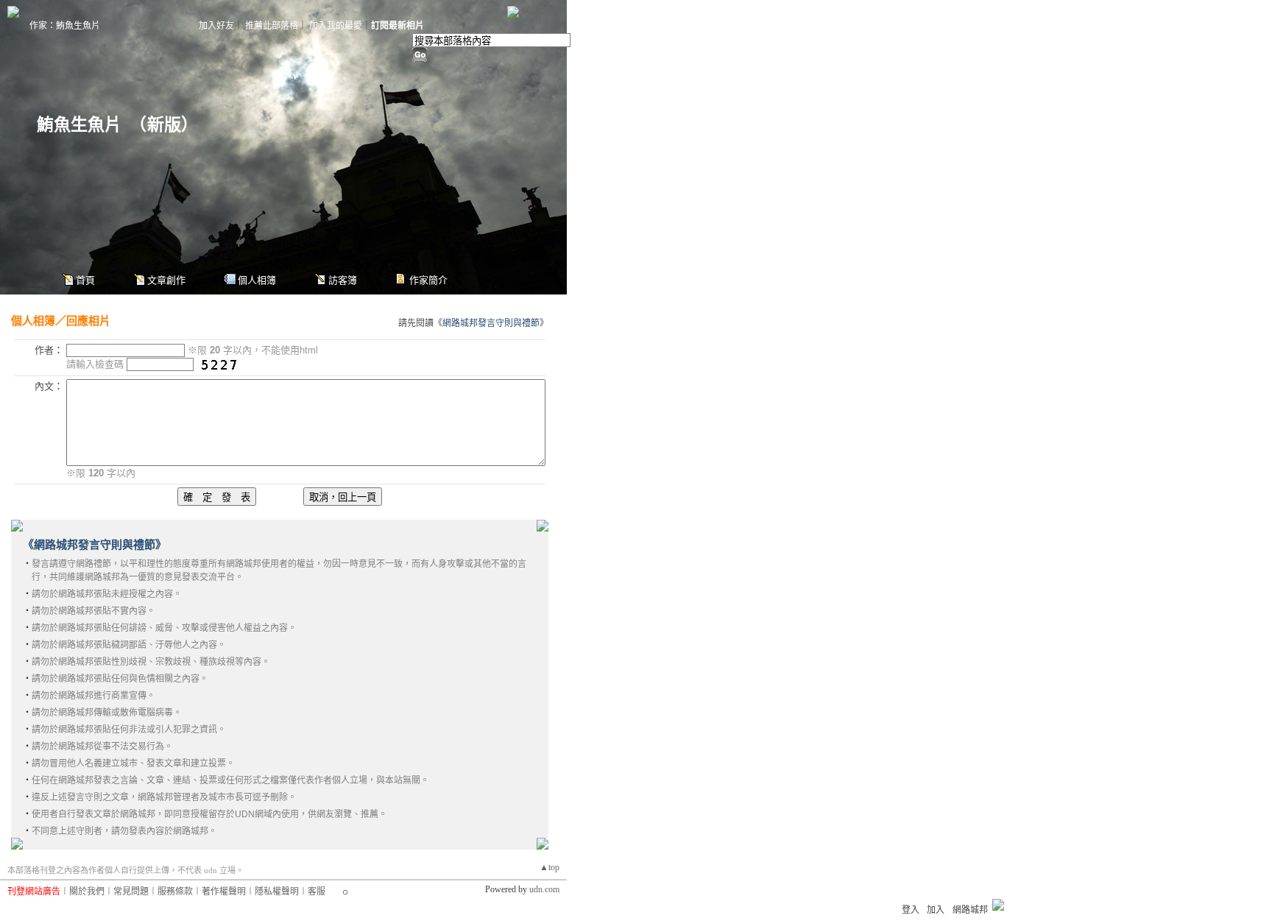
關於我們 (87, 891)
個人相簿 (257, 280)
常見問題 (131, 891)
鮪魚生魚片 (79, 125)
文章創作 (166, 280)
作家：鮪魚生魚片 (64, 26)
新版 (164, 125)
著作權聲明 (224, 891)
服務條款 (175, 891)
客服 (316, 891)
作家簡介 (428, 280)
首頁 (85, 280)
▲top (549, 867)
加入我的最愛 (335, 26)
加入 (935, 910)
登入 (910, 910)
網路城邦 (540, 10)
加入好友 (216, 26)
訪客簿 (342, 280)
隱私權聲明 (277, 891)
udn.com (544, 889)
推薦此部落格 (271, 26)
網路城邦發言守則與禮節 (491, 323)
